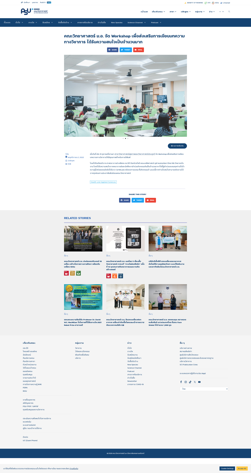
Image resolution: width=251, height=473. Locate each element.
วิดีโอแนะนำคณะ (29, 367)
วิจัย (67, 154)
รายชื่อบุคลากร (29, 399)
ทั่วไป (129, 348)
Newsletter (132, 381)
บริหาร (78, 358)
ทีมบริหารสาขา (29, 361)
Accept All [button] (242, 468)
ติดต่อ (25, 437)
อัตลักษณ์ (27, 354)
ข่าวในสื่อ (102, 22)
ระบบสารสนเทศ (29, 425)
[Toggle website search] (229, 11)
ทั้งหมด (7, 22)
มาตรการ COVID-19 (135, 384)
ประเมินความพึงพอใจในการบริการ (37, 418)
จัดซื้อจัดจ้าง (63, 22)
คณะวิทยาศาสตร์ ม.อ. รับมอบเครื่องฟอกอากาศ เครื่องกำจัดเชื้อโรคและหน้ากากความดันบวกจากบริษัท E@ (125, 322)
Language (226, 2)
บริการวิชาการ (186, 361)
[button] (112, 49)
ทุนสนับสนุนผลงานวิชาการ (33, 409)
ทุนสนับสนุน (27, 374)
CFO (208, 2)
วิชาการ (78, 348)
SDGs (217, 2)
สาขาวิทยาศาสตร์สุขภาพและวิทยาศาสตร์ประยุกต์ (135, 154)
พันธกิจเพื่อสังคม (82, 354)
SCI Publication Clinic (189, 364)
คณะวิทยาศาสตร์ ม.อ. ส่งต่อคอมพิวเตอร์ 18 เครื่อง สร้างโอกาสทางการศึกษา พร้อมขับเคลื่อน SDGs (83, 264)
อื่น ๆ (66, 255)
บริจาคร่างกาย (186, 348)
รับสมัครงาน (132, 354)
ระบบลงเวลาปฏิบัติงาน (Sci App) (193, 373)
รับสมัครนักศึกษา (134, 358)
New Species (116, 22)
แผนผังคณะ (28, 371)
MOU (25, 391)
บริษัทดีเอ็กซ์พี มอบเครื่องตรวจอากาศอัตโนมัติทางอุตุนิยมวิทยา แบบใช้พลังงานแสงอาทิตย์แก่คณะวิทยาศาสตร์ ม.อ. (166, 264)
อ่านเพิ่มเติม (74, 468)
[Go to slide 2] (125, 138)
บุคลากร (35, 2)
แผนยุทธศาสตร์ (29, 381)
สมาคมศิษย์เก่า (186, 351)
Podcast (154, 22)
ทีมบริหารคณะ (29, 358)
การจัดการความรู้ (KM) (32, 384)
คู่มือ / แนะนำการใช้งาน (32, 428)
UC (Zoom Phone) (30, 440)
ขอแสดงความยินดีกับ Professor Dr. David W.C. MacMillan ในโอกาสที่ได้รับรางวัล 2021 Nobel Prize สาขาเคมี (82, 322)
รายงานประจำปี (29, 377)
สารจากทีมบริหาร (85, 22)
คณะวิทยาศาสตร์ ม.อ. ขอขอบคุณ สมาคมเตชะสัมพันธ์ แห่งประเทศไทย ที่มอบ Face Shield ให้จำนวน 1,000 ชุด (167, 322)
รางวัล (31, 22)
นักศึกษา (27, 2)
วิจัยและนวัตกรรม (82, 351)
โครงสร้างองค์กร (30, 351)
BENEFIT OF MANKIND (195, 2)
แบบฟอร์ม (27, 421)
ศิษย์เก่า (43, 2)
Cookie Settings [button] (227, 468)
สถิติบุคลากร (28, 403)
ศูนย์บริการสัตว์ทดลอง (189, 354)
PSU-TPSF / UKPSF (30, 406)
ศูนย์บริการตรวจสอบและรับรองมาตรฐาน (196, 358)
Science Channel (135, 22)
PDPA (25, 387)
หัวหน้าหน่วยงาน (29, 364)
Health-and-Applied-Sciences (103, 182)
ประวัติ (25, 348)
